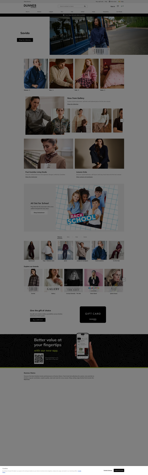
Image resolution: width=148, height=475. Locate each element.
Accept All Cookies (119, 470)
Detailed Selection (108, 470)
